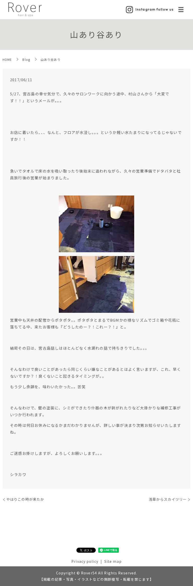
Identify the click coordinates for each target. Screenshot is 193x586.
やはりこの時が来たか (25, 499)
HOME (7, 59)
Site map (113, 561)
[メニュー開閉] (180, 9)
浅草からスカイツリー (168, 499)
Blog (26, 59)
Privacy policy (84, 561)
